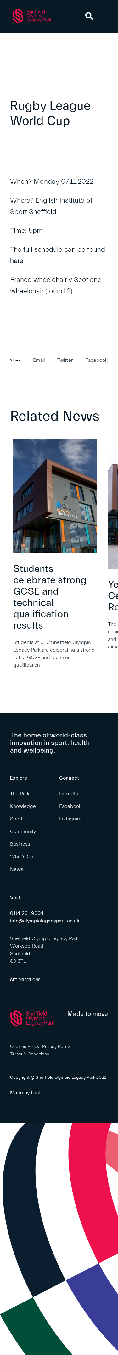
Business (20, 844)
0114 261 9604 (27, 913)
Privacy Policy (56, 1046)
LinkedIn (68, 794)
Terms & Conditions (29, 1054)
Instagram (70, 819)
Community (23, 831)
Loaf (36, 1092)
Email (39, 360)
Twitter (65, 360)
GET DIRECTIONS (25, 980)
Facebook (96, 360)
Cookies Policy (24, 1046)
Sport (16, 819)
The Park (20, 794)
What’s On (21, 856)
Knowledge (23, 806)
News (16, 869)
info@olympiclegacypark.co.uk (44, 921)
